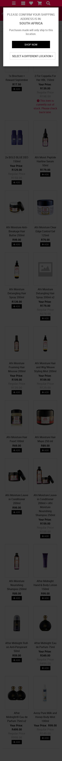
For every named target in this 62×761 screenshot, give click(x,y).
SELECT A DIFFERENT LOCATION (32, 56)
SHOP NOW (30, 44)
